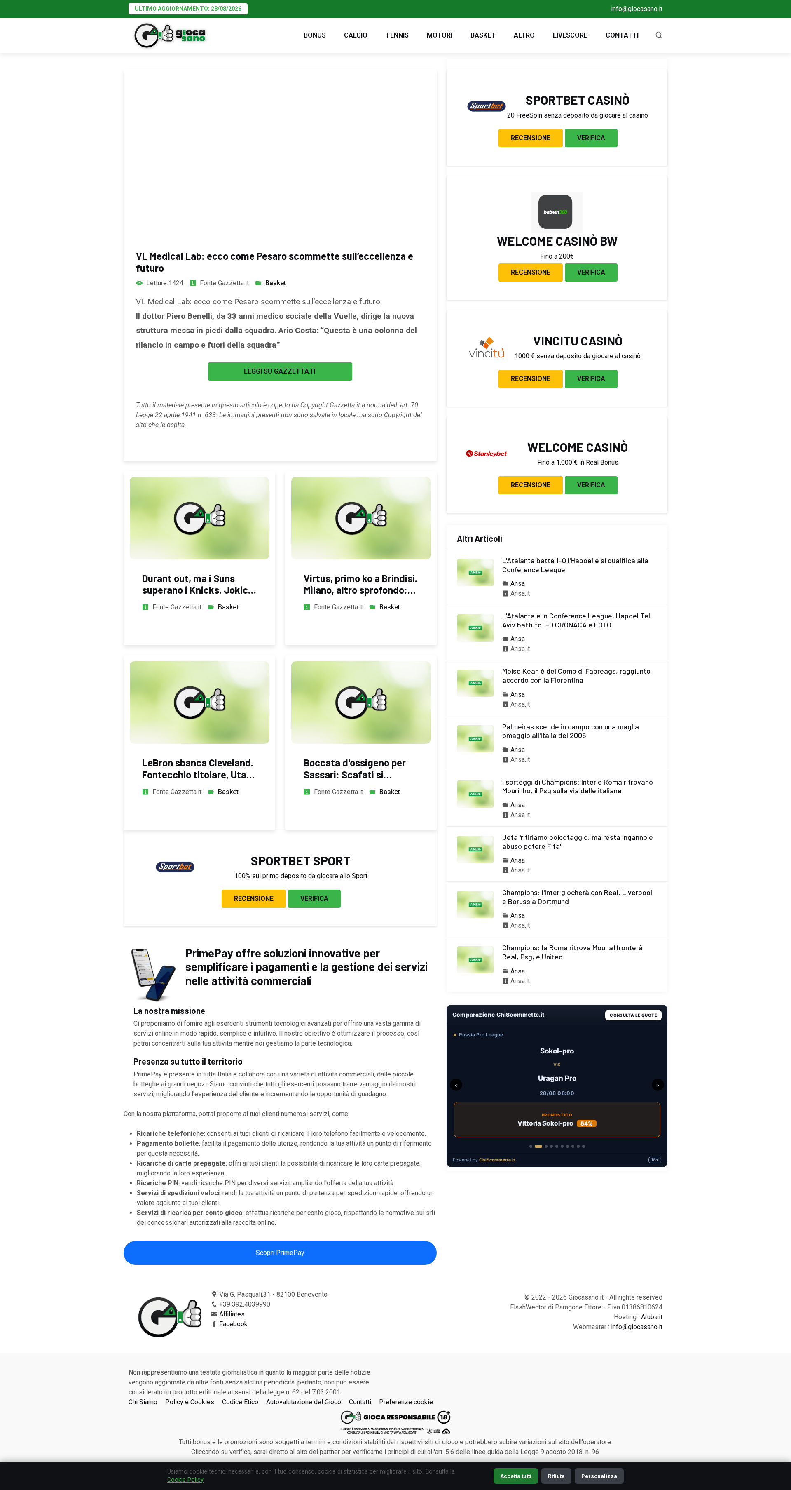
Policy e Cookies (189, 1402)
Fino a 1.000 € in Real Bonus (577, 462)
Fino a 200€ (557, 256)
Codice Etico (240, 1402)
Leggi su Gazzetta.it (280, 371)
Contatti (622, 35)
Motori (439, 35)
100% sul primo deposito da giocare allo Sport (300, 876)
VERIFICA (314, 898)
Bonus (315, 35)
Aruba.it (651, 1317)
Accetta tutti (515, 1476)
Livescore (570, 35)
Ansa (517, 584)
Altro (524, 35)
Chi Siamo (143, 1402)
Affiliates (232, 1314)
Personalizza (599, 1476)
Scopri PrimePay (280, 1253)
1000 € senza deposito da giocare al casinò (578, 356)
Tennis (397, 35)
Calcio (355, 35)
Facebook (233, 1324)
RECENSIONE (254, 898)
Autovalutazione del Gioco (303, 1402)
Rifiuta (556, 1476)
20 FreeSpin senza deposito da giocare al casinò (577, 115)
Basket (483, 35)
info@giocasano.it (636, 9)
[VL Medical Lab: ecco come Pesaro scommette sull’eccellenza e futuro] (280, 151)
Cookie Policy (185, 1479)
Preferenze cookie (406, 1402)
